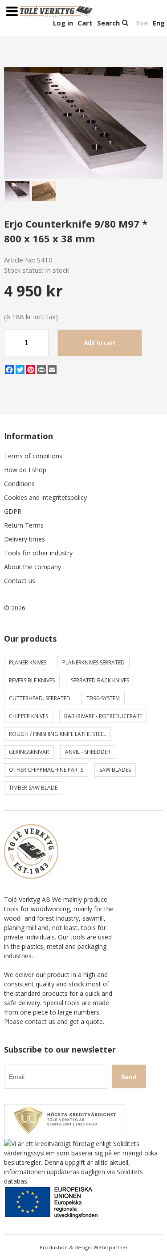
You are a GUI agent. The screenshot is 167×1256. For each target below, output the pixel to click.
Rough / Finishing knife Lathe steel (57, 734)
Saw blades (115, 770)
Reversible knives (32, 680)
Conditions (19, 483)
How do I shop (25, 469)
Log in (63, 22)
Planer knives (27, 662)
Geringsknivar (29, 752)
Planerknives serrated (93, 662)
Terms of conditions (33, 456)
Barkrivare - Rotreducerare (103, 716)
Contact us (19, 580)
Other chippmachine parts (46, 770)
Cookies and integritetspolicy (45, 497)
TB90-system (103, 698)
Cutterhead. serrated (39, 698)
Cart (85, 22)
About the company (32, 566)
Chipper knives (28, 716)
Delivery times (24, 539)
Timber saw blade (33, 787)
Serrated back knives (100, 680)
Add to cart (100, 343)
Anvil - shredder (87, 752)
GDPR (12, 511)
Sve (142, 22)
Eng (159, 22)
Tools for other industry (38, 553)
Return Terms (24, 525)
